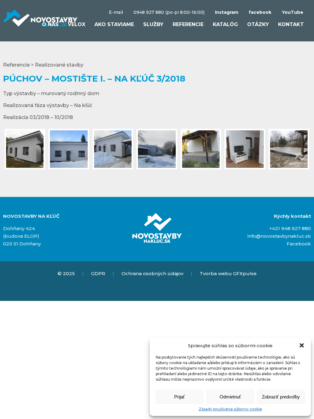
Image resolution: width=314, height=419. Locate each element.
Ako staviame (114, 24)
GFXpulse (245, 273)
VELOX (76, 24)
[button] (302, 345)
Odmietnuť (230, 396)
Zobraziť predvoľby (281, 396)
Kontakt (291, 24)
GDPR (98, 273)
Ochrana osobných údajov (152, 273)
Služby (153, 24)
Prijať (179, 396)
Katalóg (225, 24)
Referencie (188, 24)
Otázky (258, 24)
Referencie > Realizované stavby (43, 65)
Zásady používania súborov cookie (230, 409)
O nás (50, 24)
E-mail (116, 12)
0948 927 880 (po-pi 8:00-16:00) (169, 12)
